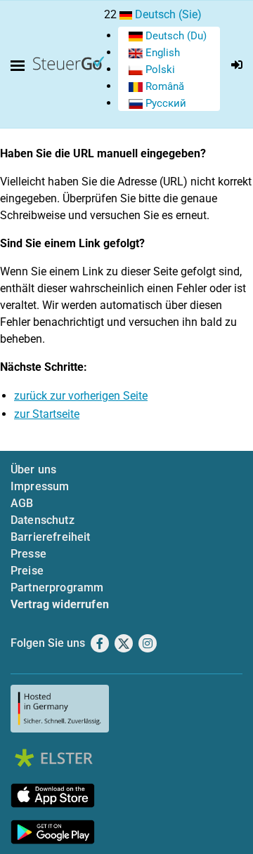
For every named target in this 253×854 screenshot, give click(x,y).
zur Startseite (46, 414)
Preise (27, 570)
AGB (22, 503)
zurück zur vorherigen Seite (81, 395)
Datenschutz (42, 520)
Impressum (40, 486)
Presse (28, 553)
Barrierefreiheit (51, 537)
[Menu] (20, 66)
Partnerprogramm (57, 587)
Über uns (33, 469)
